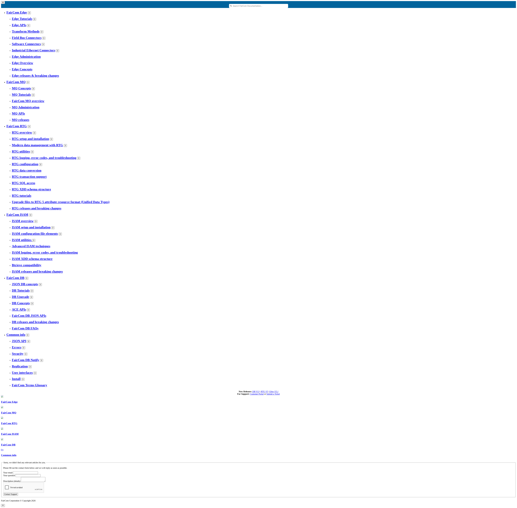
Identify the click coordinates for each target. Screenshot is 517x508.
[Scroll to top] (3, 505)
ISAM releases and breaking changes (37, 271)
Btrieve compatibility (26, 265)
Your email (8, 472)
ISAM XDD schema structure (32, 259)
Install (16, 379)
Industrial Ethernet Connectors (33, 50)
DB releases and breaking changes (35, 322)
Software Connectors (26, 44)
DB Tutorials (21, 290)
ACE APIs (19, 309)
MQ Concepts (21, 88)
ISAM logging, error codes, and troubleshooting (45, 252)
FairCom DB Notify (25, 360)
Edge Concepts (22, 69)
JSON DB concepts (25, 284)
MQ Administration (25, 107)
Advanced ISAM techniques (31, 246)
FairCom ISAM (17, 214)
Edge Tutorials (22, 18)
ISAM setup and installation (31, 227)
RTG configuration (25, 164)
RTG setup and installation (30, 139)
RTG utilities (21, 151)
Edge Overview (22, 63)
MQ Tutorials (21, 94)
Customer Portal (257, 394)
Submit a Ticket (273, 394)
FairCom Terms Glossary (29, 385)
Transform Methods (25, 31)
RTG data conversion (26, 170)
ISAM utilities (22, 240)
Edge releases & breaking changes (35, 75)
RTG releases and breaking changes (36, 208)
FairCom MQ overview (28, 101)
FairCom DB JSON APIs (29, 315)
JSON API (19, 341)
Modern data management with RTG (37, 145)
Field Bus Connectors (26, 37)
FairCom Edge (16, 12)
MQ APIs (18, 113)
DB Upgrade (20, 297)
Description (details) (11, 481)
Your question (9, 475)
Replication (20, 366)
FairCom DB (15, 278)
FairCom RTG (16, 126)
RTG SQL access (23, 183)
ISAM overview (23, 221)
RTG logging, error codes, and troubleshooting (44, 157)
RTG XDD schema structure (31, 189)
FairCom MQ (16, 82)
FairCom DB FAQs (25, 328)
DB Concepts (21, 303)
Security (17, 353)
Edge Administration (26, 56)
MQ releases (20, 120)
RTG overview (22, 132)
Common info (15, 334)
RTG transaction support (29, 176)
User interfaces (22, 372)
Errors (16, 347)
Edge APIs (19, 25)
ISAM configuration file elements (35, 233)
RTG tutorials (21, 195)
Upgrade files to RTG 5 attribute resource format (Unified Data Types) (60, 202)
